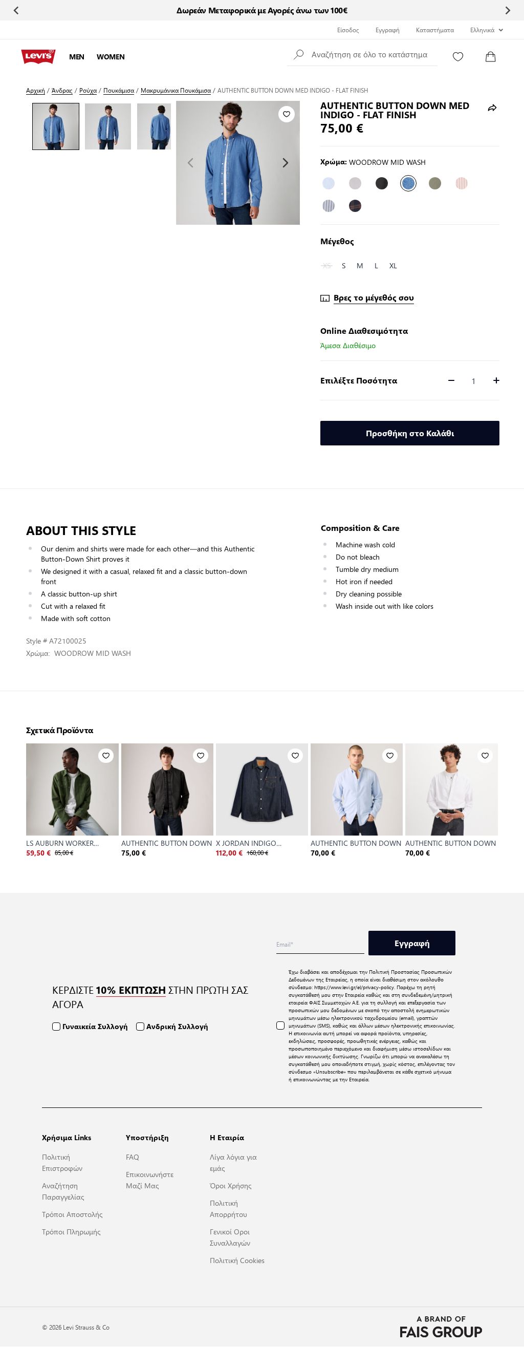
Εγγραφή (388, 30)
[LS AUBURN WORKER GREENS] (72, 789)
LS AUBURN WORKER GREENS (60, 843)
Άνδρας (62, 90)
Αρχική (35, 90)
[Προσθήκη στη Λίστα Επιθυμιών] (286, 114)
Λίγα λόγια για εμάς (233, 1162)
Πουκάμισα (118, 90)
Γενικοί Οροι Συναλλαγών (230, 1237)
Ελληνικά (482, 30)
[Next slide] (507, 10)
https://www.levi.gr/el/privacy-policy (354, 986)
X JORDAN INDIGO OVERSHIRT (246, 843)
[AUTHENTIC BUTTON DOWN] (167, 789)
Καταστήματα (435, 30)
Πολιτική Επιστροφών (62, 1162)
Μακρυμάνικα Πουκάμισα (176, 90)
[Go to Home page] (38, 57)
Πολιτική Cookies (237, 1260)
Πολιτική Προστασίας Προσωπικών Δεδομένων (370, 975)
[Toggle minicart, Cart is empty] (490, 57)
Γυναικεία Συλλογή (95, 1026)
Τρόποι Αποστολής (72, 1214)
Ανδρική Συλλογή (177, 1026)
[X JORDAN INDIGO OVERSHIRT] (262, 789)
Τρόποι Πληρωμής (71, 1231)
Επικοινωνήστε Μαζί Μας (149, 1179)
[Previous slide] (16, 10)
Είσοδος (348, 30)
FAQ (132, 1156)
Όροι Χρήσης (230, 1185)
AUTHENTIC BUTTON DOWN (166, 843)
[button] (362, 53)
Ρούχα (88, 90)
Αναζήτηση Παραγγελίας (63, 1191)
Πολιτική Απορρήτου (228, 1208)
